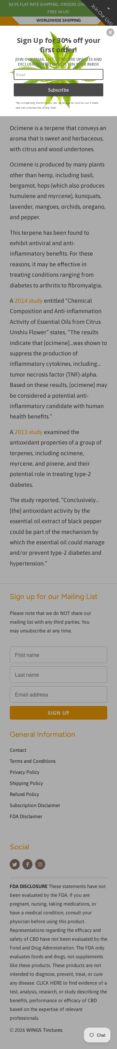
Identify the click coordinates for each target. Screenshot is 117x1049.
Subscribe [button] (58, 89)
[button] (110, 32)
